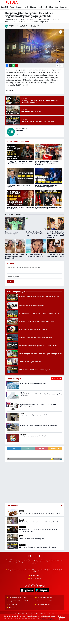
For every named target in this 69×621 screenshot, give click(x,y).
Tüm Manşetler (13, 604)
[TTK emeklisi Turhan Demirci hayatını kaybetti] (20, 176)
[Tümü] (61, 505)
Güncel (21, 511)
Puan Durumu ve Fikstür (44, 601)
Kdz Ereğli (22, 544)
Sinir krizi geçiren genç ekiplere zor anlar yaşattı (37, 547)
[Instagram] (34, 585)
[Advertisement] (34, 482)
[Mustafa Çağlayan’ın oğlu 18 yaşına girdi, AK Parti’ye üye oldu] (48, 198)
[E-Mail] (17, 134)
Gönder (10, 281)
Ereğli (40, 7)
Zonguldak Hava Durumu (45, 597)
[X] (28, 585)
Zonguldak (4, 7)
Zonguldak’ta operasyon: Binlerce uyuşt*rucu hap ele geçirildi (46, 186)
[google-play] (42, 590)
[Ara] (60, 2)
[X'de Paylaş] (10, 65)
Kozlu (45, 7)
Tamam (62, 618)
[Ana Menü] (62, 2)
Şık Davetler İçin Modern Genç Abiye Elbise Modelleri (39, 522)
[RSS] (43, 585)
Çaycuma (19, 7)
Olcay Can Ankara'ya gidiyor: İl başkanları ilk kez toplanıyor (20, 208)
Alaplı (12, 7)
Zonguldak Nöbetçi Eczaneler (17, 597)
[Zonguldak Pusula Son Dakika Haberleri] (11, 2)
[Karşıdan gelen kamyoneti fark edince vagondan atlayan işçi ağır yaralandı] (34, 46)
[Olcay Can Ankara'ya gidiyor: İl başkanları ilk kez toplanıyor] (20, 198)
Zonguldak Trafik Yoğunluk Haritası (19, 601)
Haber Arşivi (12, 607)
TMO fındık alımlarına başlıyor (31, 539)
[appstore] (26, 590)
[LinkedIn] (37, 585)
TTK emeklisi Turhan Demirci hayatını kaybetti (19, 186)
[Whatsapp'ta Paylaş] (13, 65)
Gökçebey (33, 7)
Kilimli (51, 7)
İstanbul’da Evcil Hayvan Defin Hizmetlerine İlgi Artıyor (39, 513)
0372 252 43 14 (35, 575)
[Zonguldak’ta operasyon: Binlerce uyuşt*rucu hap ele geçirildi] (48, 176)
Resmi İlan (63, 7)
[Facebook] (25, 585)
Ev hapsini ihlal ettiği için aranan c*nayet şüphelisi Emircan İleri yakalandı (20, 162)
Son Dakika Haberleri (43, 604)
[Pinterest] (31, 585)
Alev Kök (19, 131)
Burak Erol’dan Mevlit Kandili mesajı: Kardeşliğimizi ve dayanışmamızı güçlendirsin (47, 163)
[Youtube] (40, 585)
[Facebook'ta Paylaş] (7, 65)
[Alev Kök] (11, 132)
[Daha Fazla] (16, 65)
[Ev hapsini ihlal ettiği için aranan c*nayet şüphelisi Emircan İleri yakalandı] (20, 152)
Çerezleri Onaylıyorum (47, 619)
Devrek (25, 7)
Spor (56, 7)
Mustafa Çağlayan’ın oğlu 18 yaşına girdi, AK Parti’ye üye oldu (48, 208)
